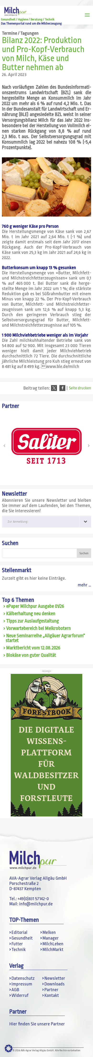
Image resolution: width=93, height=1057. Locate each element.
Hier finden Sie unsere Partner (37, 1024)
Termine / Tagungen (20, 33)
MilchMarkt (52, 949)
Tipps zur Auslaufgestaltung (32, 621)
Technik (18, 949)
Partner (51, 989)
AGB (15, 989)
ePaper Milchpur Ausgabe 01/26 (35, 606)
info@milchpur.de (36, 904)
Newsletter (54, 978)
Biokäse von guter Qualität (31, 655)
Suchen (10, 543)
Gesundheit (22, 938)
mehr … (84, 585)
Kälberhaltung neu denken (30, 613)
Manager (50, 938)
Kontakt (51, 995)
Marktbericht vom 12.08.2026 (33, 648)
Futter (17, 943)
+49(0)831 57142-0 (33, 898)
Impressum (21, 984)
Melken (49, 932)
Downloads (54, 984)
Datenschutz (23, 978)
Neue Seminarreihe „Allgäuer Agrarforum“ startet (45, 638)
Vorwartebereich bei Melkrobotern (38, 628)
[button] (54, 388)
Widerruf (19, 995)
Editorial (19, 932)
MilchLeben (52, 943)
